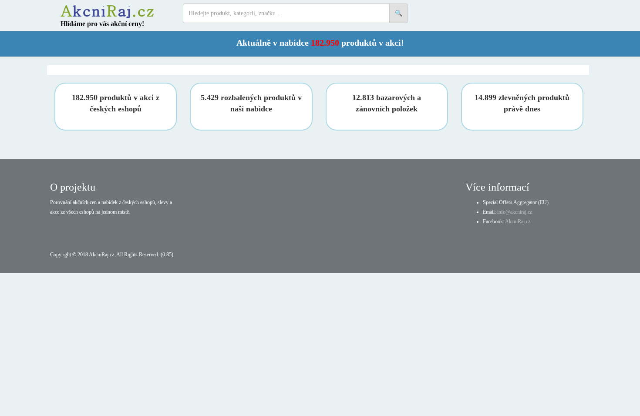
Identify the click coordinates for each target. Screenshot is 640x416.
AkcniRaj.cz (517, 221)
